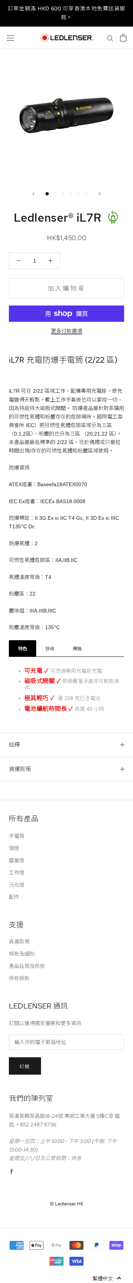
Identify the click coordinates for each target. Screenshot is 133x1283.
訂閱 (25, 1066)
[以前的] (33, 193)
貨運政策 (20, 769)
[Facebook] (11, 1171)
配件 (14, 897)
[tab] (22, 648)
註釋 (14, 744)
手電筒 (16, 836)
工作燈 (16, 872)
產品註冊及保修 (27, 966)
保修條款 (19, 978)
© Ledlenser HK (66, 1204)
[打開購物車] (123, 37)
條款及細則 (22, 954)
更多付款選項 (66, 331)
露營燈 (16, 860)
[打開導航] (10, 38)
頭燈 (14, 848)
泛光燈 (16, 884)
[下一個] (100, 193)
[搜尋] (110, 38)
